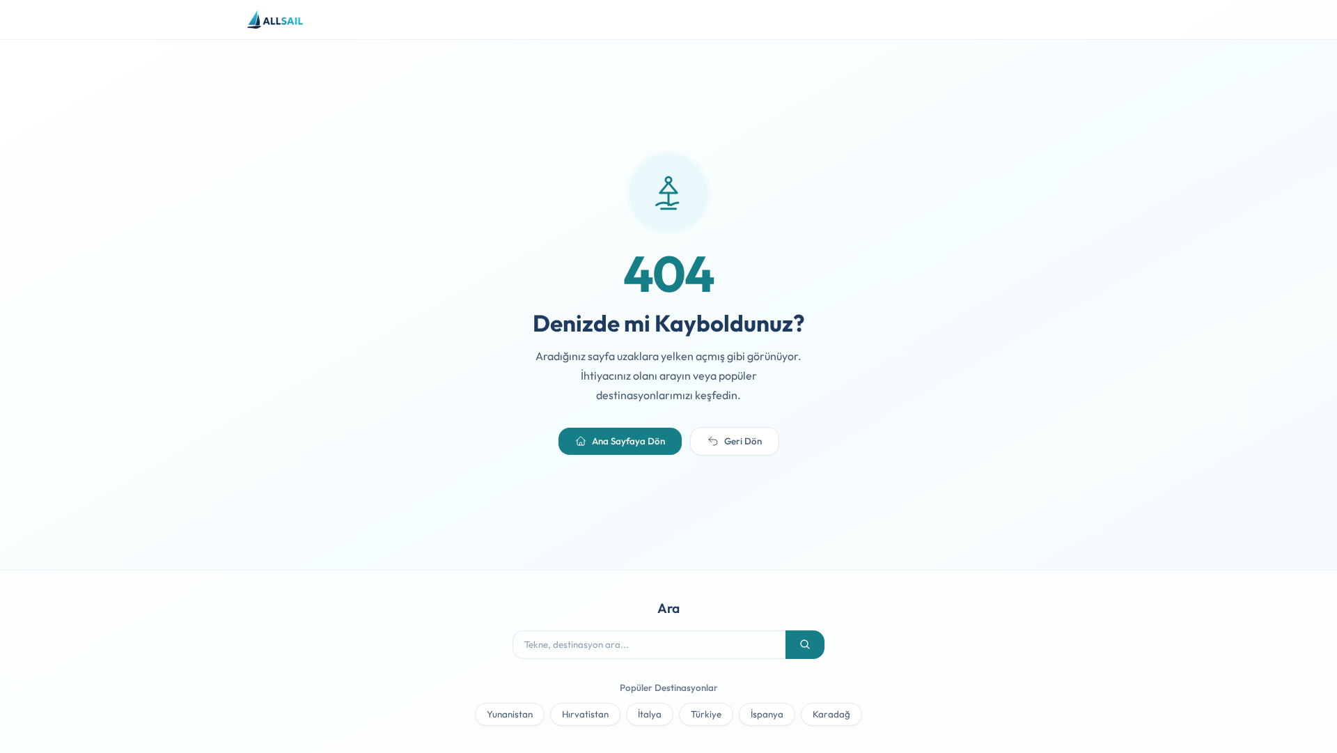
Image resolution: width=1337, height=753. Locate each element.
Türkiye (706, 714)
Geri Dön (743, 441)
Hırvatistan (585, 714)
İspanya (767, 714)
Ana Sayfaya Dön (628, 441)
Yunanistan (510, 714)
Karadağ (831, 714)
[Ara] (804, 644)
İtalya (650, 714)
